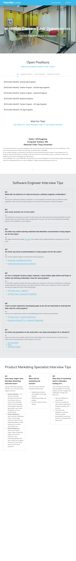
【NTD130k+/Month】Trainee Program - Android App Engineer (26, 88)
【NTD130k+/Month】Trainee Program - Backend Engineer (25, 93)
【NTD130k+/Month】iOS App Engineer (18, 110)
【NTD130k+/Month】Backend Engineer (18, 99)
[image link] (12, 2)
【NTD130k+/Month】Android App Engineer (19, 82)
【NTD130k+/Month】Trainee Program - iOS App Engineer (25, 104)
